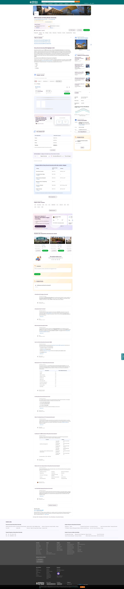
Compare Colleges (52, 293)
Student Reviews (61, 293)
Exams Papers (69, 293)
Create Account (62, 296)
